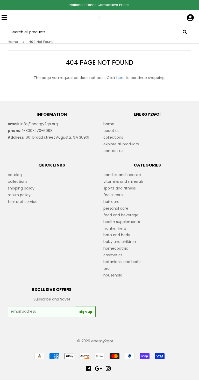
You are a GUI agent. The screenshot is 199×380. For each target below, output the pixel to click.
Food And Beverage (120, 215)
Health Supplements (121, 221)
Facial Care (113, 194)
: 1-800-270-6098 (30, 130)
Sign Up (85, 312)
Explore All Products (121, 144)
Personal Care (115, 208)
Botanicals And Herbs (122, 261)
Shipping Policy (21, 188)
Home (13, 41)
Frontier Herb (114, 228)
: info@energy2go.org (33, 123)
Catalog (15, 174)
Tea (106, 268)
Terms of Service (23, 201)
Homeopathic (115, 248)
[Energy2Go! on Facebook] (88, 369)
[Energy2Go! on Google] (98, 369)
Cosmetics (113, 255)
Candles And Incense (122, 174)
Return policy (19, 194)
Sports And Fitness (119, 188)
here (120, 77)
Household (112, 275)
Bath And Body (116, 234)
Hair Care (111, 201)
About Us (111, 130)
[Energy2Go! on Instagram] (108, 369)
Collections (113, 137)
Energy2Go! (102, 341)
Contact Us (113, 150)
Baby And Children (119, 241)
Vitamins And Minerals (123, 181)
